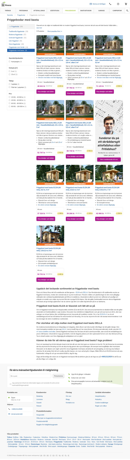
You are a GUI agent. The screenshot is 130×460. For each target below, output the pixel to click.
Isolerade (48, 439)
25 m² (90, 77)
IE (68, 455)
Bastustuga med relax (70, 444)
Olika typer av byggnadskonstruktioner (49, 418)
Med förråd (43, 446)
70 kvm (119, 437)
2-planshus (36, 437)
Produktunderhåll (42, 421)
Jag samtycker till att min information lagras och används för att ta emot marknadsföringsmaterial (35, 384)
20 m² (69, 439)
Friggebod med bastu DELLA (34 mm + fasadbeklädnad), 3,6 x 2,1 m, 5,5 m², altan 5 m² (79, 125)
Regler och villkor (101, 406)
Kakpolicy (98, 399)
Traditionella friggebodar (18, 31)
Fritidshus (62, 437)
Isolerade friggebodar (17, 38)
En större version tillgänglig (47, 205)
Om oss (68, 396)
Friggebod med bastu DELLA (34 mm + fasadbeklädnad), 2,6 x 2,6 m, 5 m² (49, 125)
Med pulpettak (12, 444)
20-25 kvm (34, 442)
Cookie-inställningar (101, 402)
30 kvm (94, 437)
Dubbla (83, 446)
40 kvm (100, 437)
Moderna (40, 439)
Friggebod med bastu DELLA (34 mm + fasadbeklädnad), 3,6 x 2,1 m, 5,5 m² (108, 60)
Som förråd (100, 442)
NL (60, 455)
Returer (38, 406)
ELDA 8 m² (103, 314)
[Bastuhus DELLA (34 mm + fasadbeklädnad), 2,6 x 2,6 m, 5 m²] (50, 110)
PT (57, 455)
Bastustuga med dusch (86, 444)
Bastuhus (44, 444)
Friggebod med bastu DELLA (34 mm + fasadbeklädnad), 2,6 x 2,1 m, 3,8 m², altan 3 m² (79, 60)
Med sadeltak (107, 439)
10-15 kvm (26, 442)
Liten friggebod (15, 41)
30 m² (79, 439)
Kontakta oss (70, 402)
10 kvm (21, 444)
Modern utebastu (101, 444)
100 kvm (16, 439)
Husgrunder (40, 415)
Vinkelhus (45, 437)
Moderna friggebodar (17, 34)
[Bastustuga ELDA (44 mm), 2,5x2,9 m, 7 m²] (109, 174)
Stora (93, 442)
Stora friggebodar (16, 44)
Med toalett (86, 439)
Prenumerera (58, 376)
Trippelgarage (23, 446)
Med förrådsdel (96, 439)
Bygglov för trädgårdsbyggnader (47, 424)
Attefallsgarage (62, 446)
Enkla (78, 446)
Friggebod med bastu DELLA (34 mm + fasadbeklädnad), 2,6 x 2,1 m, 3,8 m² (49, 60)
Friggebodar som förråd (18, 47)
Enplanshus (28, 437)
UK (41, 455)
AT (63, 455)
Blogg (68, 399)
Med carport (52, 446)
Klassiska (33, 439)
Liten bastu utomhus (55, 444)
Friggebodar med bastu (18, 50)
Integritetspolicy (100, 396)
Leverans (39, 399)
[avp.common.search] (127, 10)
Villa (21, 437)
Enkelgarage (118, 444)
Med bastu (62, 439)
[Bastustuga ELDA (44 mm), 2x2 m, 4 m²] (50, 174)
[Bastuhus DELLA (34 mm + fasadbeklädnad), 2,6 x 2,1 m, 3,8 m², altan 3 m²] (80, 45)
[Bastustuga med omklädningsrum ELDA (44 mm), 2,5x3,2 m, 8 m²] (50, 235)
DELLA (85, 292)
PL (66, 455)
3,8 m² (64, 329)
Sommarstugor (72, 437)
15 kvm (27, 444)
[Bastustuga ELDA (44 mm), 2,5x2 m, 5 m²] (80, 174)
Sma (88, 442)
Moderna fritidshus (84, 437)
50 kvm (106, 437)
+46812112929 (16, 409)
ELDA (78, 292)
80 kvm (9, 439)
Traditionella (67, 442)
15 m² (83, 77)
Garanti (38, 402)
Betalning (39, 396)
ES (53, 455)
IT (50, 455)
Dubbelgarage (12, 446)
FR (44, 455)
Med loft (54, 439)
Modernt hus (53, 437)
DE (48, 455)
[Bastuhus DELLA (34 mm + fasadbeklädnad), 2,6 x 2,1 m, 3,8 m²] (50, 45)
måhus (16, 437)
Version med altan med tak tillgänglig (50, 77)
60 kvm (113, 437)
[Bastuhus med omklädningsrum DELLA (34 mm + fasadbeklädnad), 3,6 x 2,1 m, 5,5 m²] (109, 45)
